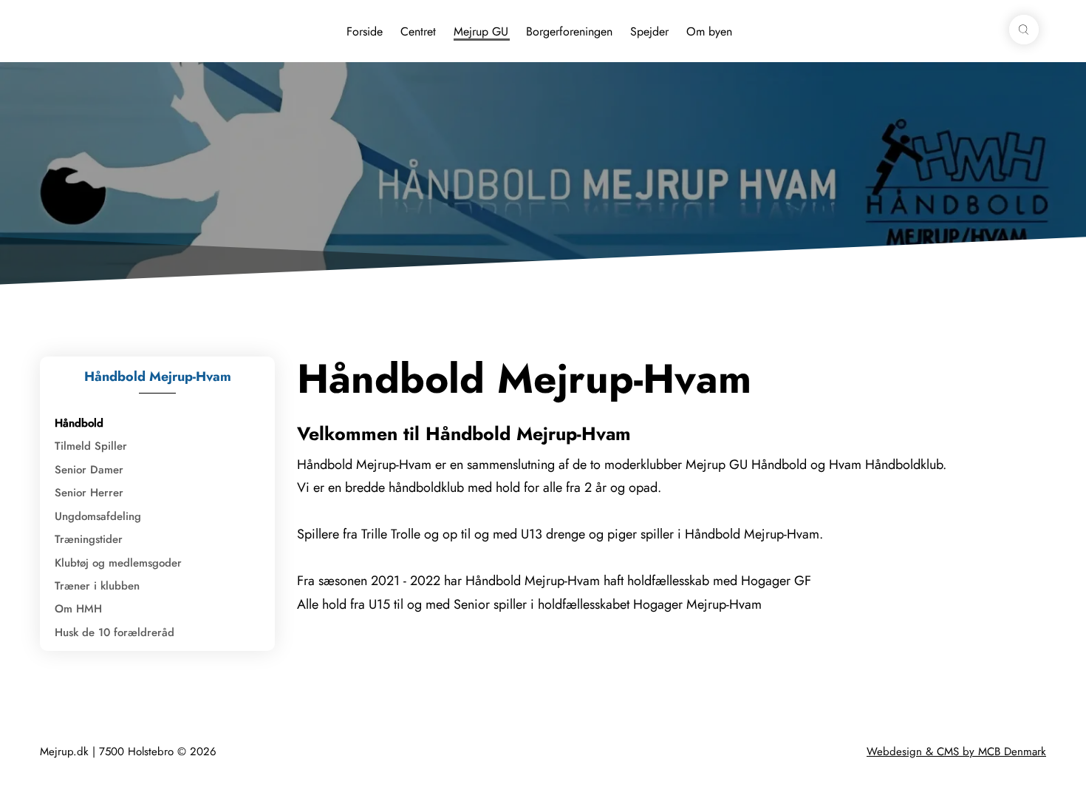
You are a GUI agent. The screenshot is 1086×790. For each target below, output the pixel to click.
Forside (364, 31)
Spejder (649, 31)
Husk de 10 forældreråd (114, 632)
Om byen (709, 31)
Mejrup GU (481, 31)
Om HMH (78, 609)
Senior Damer (89, 470)
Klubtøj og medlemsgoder (118, 563)
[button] (1024, 29)
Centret (418, 31)
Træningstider (89, 539)
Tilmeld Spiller (91, 446)
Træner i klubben (97, 586)
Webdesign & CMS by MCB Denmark (956, 751)
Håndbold (79, 423)
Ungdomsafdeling (98, 516)
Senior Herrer (89, 493)
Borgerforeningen (569, 31)
